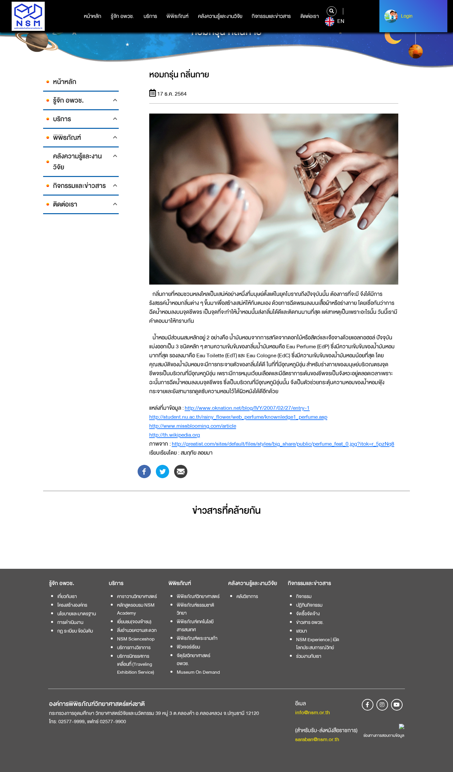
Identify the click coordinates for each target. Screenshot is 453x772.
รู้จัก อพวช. (122, 16)
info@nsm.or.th (312, 712)
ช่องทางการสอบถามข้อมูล (383, 735)
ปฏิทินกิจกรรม (309, 605)
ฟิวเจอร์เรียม (188, 647)
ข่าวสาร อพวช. (310, 622)
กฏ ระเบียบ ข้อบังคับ (75, 631)
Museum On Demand (198, 672)
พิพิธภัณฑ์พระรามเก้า (197, 638)
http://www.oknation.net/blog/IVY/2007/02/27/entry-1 (247, 407)
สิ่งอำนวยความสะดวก (137, 630)
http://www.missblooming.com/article (192, 425)
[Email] (180, 471)
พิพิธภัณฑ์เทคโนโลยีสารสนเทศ (195, 626)
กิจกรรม (303, 596)
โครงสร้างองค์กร (72, 605)
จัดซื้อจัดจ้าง (308, 614)
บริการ (150, 16)
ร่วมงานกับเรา (308, 656)
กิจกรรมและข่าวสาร (271, 16)
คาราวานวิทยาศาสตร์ (137, 596)
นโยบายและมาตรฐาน (76, 614)
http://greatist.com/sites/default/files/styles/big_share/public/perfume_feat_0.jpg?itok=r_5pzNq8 (283, 443)
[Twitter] (162, 471)
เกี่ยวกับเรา (67, 596)
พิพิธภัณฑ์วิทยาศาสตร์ (198, 596)
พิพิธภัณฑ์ (177, 16)
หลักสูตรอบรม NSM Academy (136, 609)
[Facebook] (144, 471)
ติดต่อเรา (309, 16)
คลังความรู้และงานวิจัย (220, 16)
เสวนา (301, 631)
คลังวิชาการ (247, 596)
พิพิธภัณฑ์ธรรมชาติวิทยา (195, 609)
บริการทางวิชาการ (134, 647)
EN (340, 21)
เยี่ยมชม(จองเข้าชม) (134, 622)
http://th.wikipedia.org (174, 434)
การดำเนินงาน (70, 622)
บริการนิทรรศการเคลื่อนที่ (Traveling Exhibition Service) (135, 664)
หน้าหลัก (92, 16)
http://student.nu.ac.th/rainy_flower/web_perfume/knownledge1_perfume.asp (238, 416)
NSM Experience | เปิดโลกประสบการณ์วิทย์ (317, 643)
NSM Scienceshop (136, 639)
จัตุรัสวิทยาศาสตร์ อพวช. (193, 659)
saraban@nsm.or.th (317, 739)
